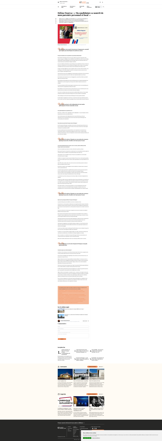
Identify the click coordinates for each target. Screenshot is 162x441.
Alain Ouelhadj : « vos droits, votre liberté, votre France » (68, 302)
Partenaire (74, 430)
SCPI (80, 429)
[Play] (101, 7)
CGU (73, 434)
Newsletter (69, 430)
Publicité (74, 432)
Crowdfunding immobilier (84, 428)
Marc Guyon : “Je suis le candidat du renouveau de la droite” (69, 297)
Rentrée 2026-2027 (82, 7)
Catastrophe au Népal (64, 7)
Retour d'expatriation (89, 7)
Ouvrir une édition (76, 429)
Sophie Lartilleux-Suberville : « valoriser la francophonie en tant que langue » (72, 294)
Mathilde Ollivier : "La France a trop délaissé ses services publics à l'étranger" (72, 298)
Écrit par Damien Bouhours (62, 44)
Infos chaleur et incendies (72, 7)
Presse (74, 433)
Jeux (80, 434)
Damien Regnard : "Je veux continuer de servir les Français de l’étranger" (71, 301)
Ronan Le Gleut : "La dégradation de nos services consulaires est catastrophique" (72, 295)
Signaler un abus (75, 436)
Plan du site (76, 439)
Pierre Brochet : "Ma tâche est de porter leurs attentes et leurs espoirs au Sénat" (72, 299)
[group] (101, 7)
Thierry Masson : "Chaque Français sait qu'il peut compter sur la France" (71, 290)
